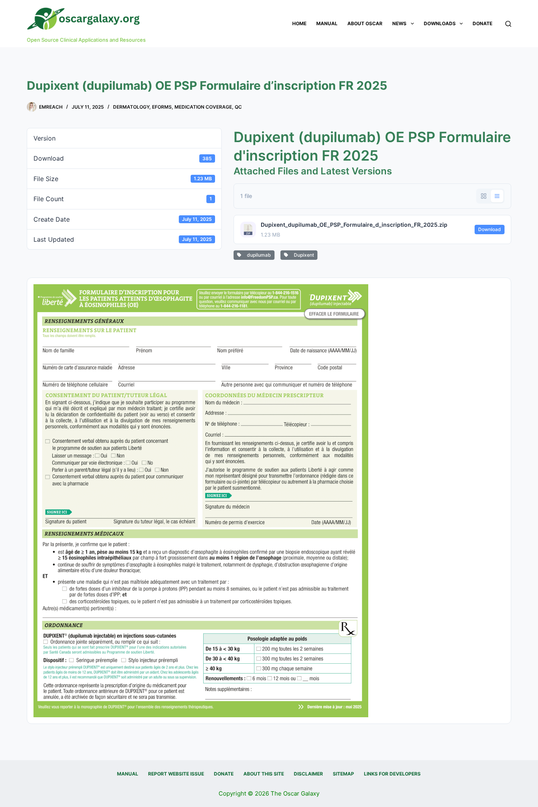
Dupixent (302, 255)
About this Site (263, 774)
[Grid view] (483, 196)
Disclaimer (308, 774)
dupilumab (258, 255)
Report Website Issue (176, 774)
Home (299, 23)
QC (238, 107)
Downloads (440, 23)
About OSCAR (364, 23)
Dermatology (131, 107)
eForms (162, 107)
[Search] (508, 24)
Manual (327, 23)
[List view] (497, 196)
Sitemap (343, 774)
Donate (482, 23)
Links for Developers (392, 774)
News (399, 23)
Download (489, 229)
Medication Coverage (203, 107)
